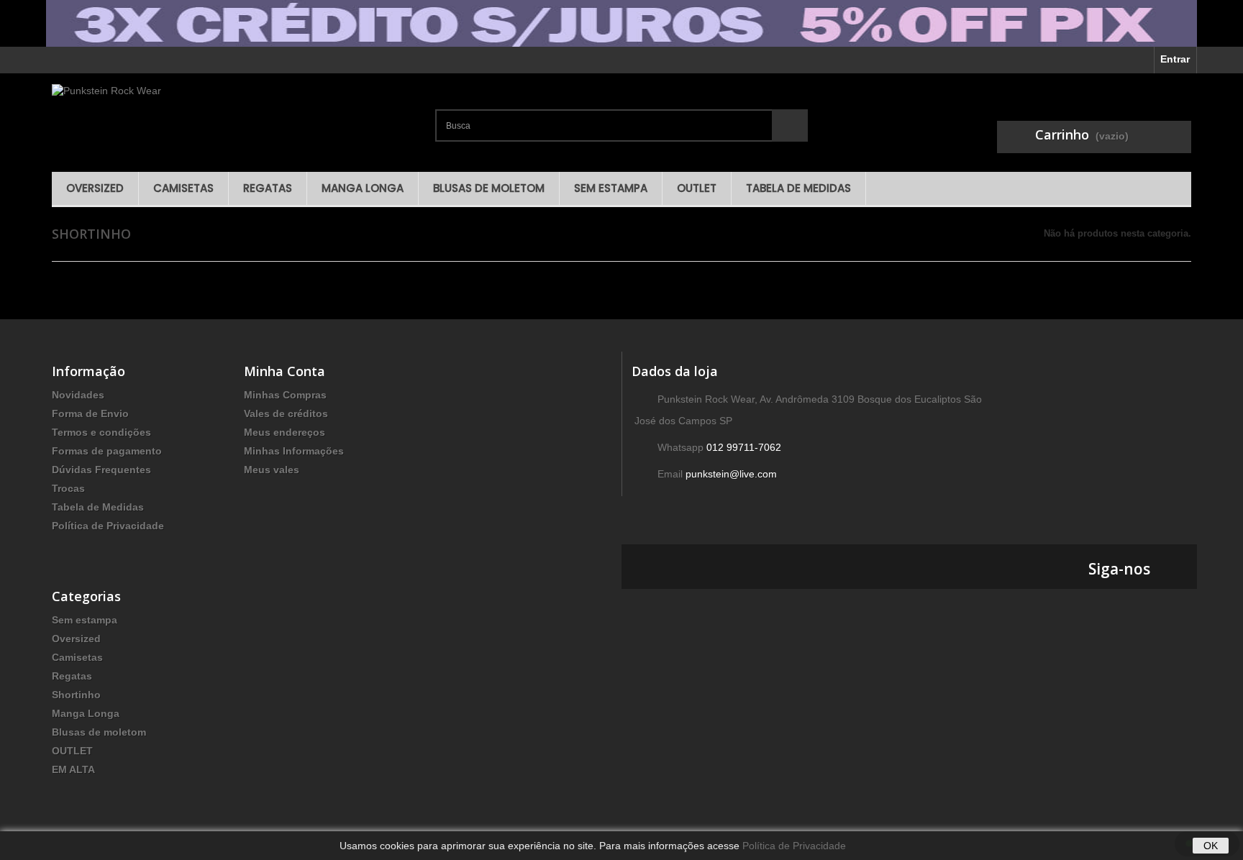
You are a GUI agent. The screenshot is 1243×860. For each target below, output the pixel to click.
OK (1210, 845)
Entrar (1175, 59)
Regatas (267, 188)
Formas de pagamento (107, 451)
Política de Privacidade (108, 525)
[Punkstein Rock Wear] (238, 119)
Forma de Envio (90, 413)
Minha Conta (284, 371)
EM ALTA (73, 769)
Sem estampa (610, 188)
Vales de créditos (286, 413)
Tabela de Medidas (798, 188)
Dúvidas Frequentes (101, 469)
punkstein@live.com (731, 474)
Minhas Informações (294, 451)
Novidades (78, 395)
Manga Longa (363, 188)
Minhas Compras (285, 395)
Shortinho (76, 694)
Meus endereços (284, 432)
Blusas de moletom (489, 188)
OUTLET (696, 188)
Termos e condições (101, 432)
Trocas (68, 488)
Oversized (95, 188)
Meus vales (271, 469)
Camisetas (183, 188)
